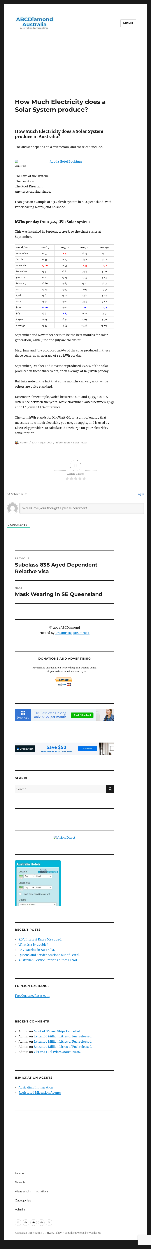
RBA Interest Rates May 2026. (40, 939)
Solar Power (80, 442)
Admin (24, 442)
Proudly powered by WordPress (83, 1232)
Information (62, 442)
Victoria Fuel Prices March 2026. (57, 1052)
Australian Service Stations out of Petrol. (48, 960)
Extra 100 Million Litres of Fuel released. (63, 1036)
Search (20, 1182)
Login (140, 494)
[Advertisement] (76, 70)
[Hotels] (38, 891)
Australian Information (28, 1232)
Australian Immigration (36, 1087)
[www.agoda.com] (64, 161)
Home (19, 1173)
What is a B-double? (33, 944)
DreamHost (63, 633)
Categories (23, 1200)
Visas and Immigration (31, 1191)
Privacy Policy (53, 1232)
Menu (128, 23)
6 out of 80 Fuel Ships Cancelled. (57, 1031)
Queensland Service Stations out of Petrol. (49, 955)
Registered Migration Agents (40, 1092)
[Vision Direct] (64, 837)
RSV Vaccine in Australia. (37, 950)
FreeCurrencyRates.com (32, 995)
